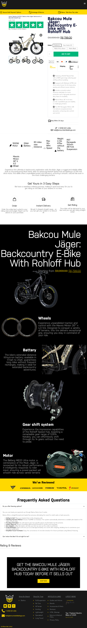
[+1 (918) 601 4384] (3, 610)
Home (10, 16)
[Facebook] (9, 606)
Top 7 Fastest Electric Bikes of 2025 (74, 614)
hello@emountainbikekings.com (15, 616)
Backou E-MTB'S (17, 16)
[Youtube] (5, 606)
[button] (84, 3)
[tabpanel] (63, 94)
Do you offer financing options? (12, 506)
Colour (50, 45)
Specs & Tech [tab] (71, 67)
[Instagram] (13, 606)
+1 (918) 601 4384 (10, 611)
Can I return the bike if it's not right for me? (16, 536)
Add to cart (66, 54)
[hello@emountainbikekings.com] (3, 615)
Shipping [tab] (62, 66)
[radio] (57, 45)
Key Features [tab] (52, 66)
